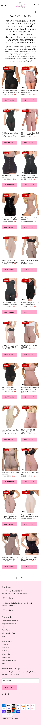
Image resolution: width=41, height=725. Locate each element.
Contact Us (5, 648)
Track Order (5, 651)
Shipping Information (9, 660)
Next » (23, 578)
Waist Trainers (6, 630)
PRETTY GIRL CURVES (12, 718)
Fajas (3, 627)
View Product (9, 100)
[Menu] (2, 5)
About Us (5, 645)
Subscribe (9, 687)
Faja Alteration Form (8, 633)
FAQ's (4, 663)
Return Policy (6, 654)
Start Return (6, 657)
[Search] (6, 5)
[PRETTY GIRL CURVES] (20, 5)
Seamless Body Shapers (10, 621)
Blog (3, 636)
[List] (38, 12)
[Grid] (35, 12)
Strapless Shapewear (9, 624)
